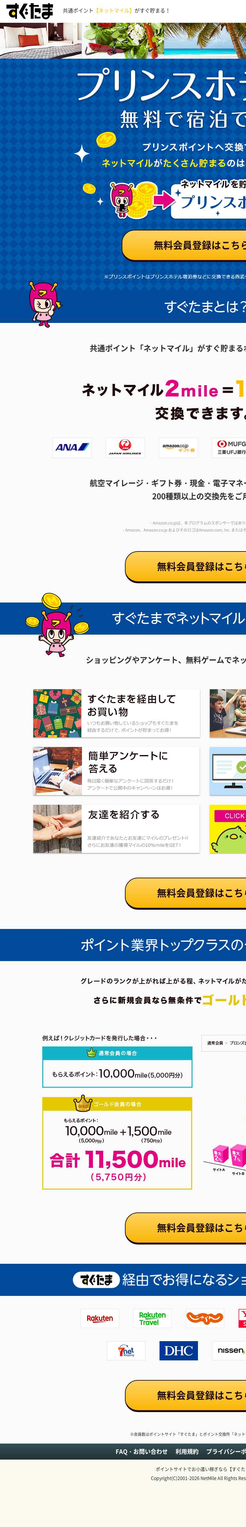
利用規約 (187, 1451)
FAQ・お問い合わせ (142, 1451)
